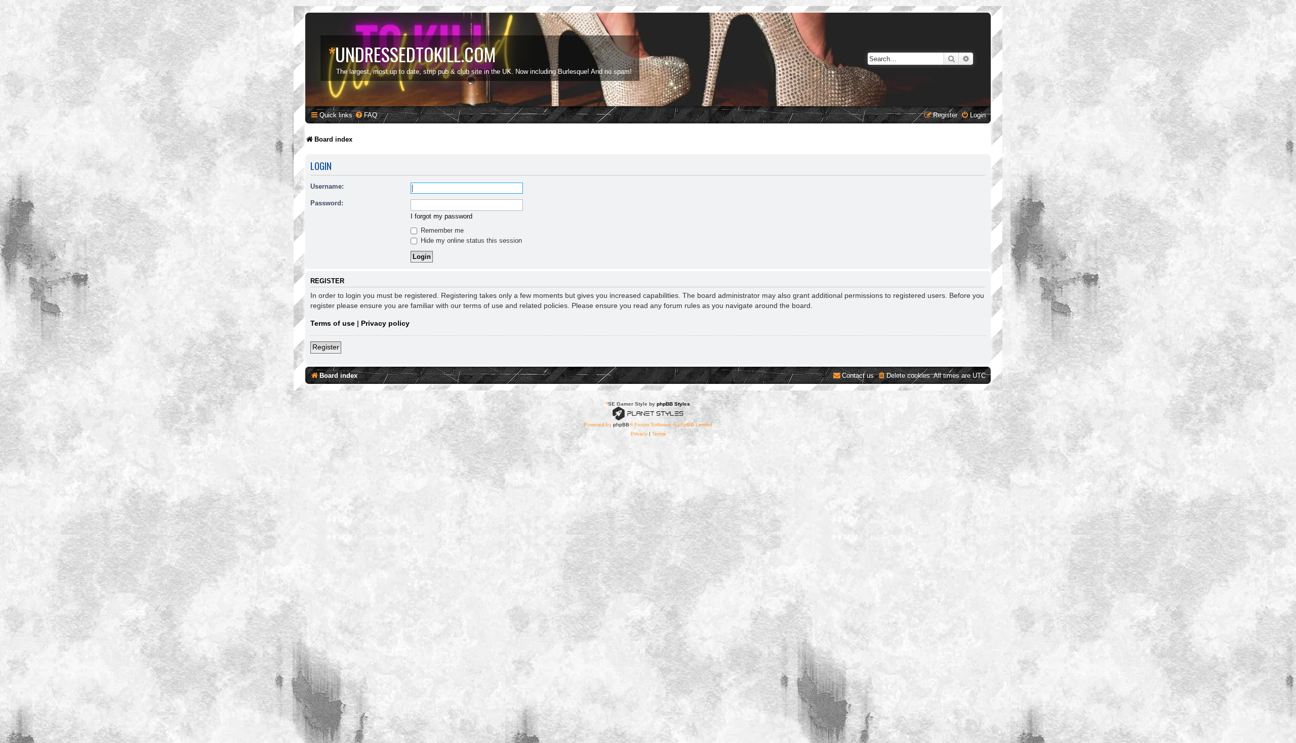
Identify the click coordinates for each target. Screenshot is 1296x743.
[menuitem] (366, 115)
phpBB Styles (673, 404)
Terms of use (332, 323)
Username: (327, 186)
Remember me (441, 230)
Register (325, 347)
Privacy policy (385, 323)
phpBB (621, 424)
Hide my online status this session (470, 240)
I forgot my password (441, 216)
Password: (326, 203)
